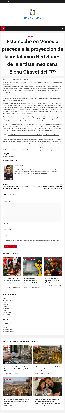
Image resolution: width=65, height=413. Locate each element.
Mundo (5, 302)
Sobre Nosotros (7, 323)
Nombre (7, 224)
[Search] (62, 28)
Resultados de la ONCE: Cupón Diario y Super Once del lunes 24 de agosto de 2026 (16, 369)
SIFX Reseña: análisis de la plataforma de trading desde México (52, 281)
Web (5, 235)
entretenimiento (39, 379)
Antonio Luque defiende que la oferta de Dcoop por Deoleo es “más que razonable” (47, 369)
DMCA (5, 327)
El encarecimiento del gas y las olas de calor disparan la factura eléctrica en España (16, 401)
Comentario (8, 201)
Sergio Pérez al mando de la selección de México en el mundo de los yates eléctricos (47, 186)
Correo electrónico (10, 229)
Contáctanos (6, 314)
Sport (4, 310)
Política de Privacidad (9, 331)
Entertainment (7, 312)
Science (5, 306)
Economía (5, 304)
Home (4, 298)
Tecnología (6, 308)
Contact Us (6, 325)
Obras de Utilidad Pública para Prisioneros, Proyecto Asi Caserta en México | (15, 186)
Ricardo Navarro (16, 287)
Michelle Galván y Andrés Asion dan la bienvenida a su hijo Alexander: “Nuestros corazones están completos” (47, 401)
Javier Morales (8, 79)
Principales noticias (32, 36)
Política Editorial (7, 329)
